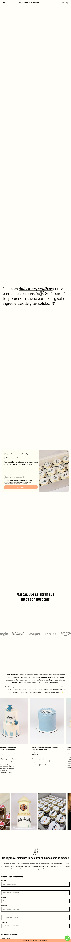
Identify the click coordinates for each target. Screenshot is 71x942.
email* (3, 913)
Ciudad (3, 897)
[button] (67, 2)
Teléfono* (4, 922)
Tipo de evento (5, 938)
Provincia (4, 905)
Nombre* (3, 880)
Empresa (3, 889)
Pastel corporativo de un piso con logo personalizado (44, 748)
